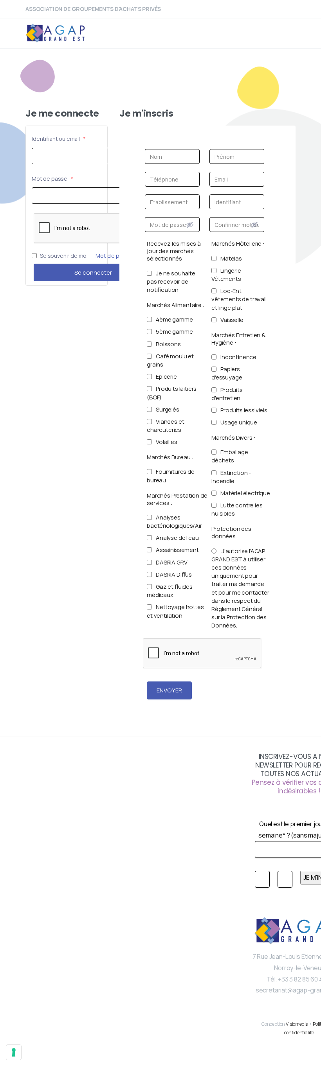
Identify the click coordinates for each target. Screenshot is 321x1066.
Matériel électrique (245, 493)
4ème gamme (174, 319)
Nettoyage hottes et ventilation (175, 611)
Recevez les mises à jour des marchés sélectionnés (174, 251)
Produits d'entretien (227, 394)
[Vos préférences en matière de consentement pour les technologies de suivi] (13, 1052)
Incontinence (238, 357)
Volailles (166, 442)
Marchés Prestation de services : (177, 499)
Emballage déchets (229, 456)
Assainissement (177, 550)
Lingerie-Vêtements (227, 274)
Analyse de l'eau (177, 538)
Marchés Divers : (233, 437)
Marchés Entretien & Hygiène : (238, 338)
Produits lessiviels (243, 410)
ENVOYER (169, 690)
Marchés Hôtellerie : (238, 243)
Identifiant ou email (59, 138)
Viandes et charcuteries (165, 425)
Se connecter (93, 272)
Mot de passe (52, 178)
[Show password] (190, 224)
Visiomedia (297, 1024)
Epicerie (166, 376)
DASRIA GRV (171, 562)
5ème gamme (174, 331)
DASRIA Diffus (174, 574)
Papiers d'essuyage (226, 373)
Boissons (168, 344)
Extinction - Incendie (231, 477)
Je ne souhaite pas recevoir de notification (171, 281)
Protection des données (231, 532)
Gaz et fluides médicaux (170, 590)
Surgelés (167, 409)
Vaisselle (231, 320)
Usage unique (238, 422)
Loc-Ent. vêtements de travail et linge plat (239, 299)
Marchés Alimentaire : (176, 305)
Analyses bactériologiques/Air (174, 521)
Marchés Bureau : (170, 457)
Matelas (231, 258)
